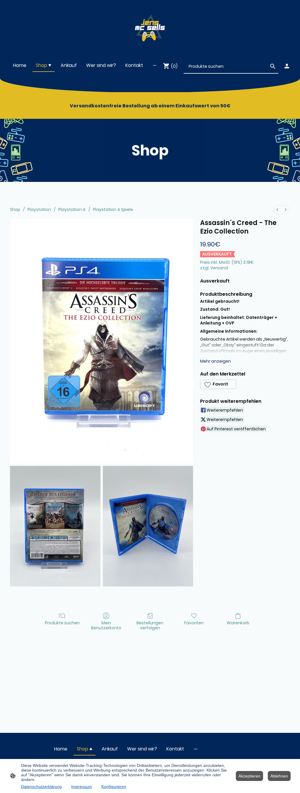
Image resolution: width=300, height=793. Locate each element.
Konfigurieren (113, 786)
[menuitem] (277, 209)
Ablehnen (279, 776)
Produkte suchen (62, 622)
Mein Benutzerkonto (106, 625)
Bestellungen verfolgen (150, 625)
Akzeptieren (249, 776)
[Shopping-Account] (286, 66)
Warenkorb (238, 622)
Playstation (39, 209)
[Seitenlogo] (150, 26)
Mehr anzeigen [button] (215, 361)
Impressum (81, 786)
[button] (218, 384)
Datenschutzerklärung (41, 786)
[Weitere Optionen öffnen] (155, 65)
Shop (15, 209)
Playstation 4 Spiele (113, 209)
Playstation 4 (72, 209)
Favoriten (194, 622)
